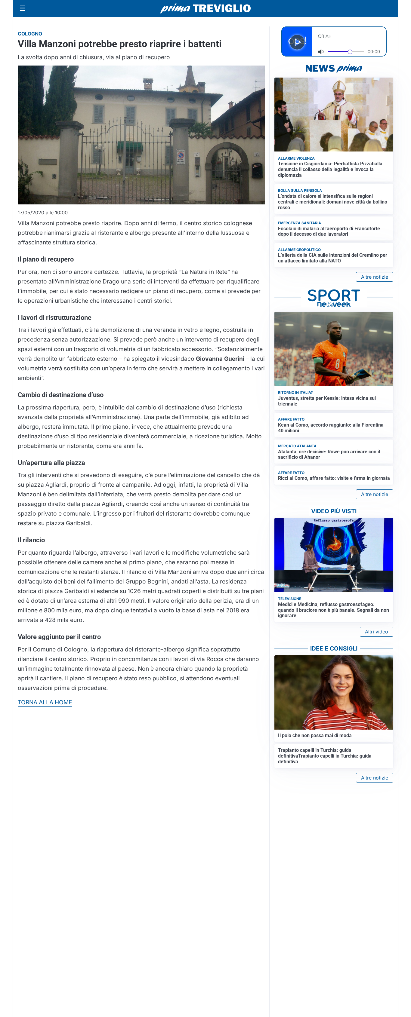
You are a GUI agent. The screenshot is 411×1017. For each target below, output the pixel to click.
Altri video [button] (376, 632)
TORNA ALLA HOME (45, 702)
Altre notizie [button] (374, 277)
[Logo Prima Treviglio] (205, 8)
